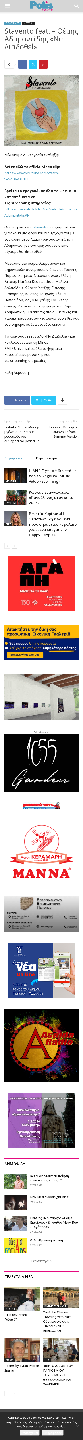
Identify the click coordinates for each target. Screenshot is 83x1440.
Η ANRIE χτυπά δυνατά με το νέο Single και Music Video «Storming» (53, 476)
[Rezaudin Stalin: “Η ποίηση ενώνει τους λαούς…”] (15, 1181)
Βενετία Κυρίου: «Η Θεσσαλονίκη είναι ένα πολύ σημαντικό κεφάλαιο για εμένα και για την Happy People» (53, 524)
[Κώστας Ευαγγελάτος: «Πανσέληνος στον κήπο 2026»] (15, 497)
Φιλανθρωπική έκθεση (46, 1240)
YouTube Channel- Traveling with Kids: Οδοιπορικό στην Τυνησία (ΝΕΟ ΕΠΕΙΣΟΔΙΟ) (57, 1321)
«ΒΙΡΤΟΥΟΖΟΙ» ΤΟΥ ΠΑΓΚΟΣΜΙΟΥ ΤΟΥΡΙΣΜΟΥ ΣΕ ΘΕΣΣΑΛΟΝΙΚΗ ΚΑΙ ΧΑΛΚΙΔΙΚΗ (58, 1375)
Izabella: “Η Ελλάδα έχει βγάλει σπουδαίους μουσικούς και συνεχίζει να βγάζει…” (22, 434)
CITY (8, 524)
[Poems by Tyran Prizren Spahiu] (22, 1350)
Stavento (40, 227)
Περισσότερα (46, 458)
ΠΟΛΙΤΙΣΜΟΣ (13, 23)
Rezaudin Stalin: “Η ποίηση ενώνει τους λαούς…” (49, 1178)
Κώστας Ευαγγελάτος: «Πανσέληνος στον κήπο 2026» (51, 497)
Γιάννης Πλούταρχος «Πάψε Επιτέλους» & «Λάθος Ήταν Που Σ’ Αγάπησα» (54, 1222)
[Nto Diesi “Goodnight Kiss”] (15, 1202)
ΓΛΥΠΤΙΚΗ (11, 502)
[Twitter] (33, 64)
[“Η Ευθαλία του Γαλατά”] (22, 1299)
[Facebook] (22, 64)
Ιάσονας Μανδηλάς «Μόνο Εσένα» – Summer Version (64, 432)
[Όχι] (77, 1426)
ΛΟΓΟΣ (9, 1359)
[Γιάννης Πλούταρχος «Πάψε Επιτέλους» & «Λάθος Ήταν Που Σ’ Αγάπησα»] (15, 1223)
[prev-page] (7, 546)
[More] (62, 400)
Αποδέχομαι (29, 1433)
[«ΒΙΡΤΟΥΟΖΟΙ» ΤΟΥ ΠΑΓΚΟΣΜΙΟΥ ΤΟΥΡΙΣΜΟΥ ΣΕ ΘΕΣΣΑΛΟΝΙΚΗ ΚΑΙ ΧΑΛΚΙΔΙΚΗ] (61, 1350)
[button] (7, 6)
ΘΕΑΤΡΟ (10, 1309)
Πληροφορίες (53, 1433)
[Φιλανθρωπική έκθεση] (15, 1245)
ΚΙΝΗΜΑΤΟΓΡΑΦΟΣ (55, 1306)
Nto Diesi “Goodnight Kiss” (49, 1197)
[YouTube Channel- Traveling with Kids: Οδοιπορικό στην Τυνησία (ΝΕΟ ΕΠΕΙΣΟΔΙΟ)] (61, 1297)
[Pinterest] (43, 64)
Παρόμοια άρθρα (18, 458)
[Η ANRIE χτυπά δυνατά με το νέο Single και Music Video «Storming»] (15, 475)
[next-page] (14, 546)
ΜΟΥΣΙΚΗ (28, 23)
